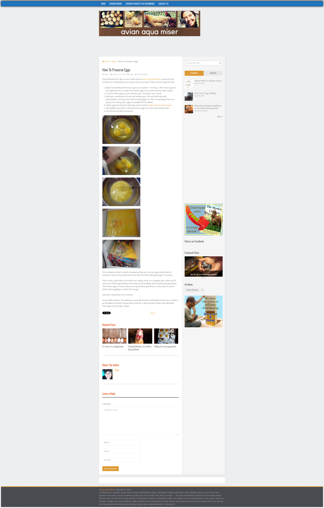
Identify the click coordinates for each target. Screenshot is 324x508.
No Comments (142, 74)
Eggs (114, 61)
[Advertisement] (179, 48)
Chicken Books (115, 3)
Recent (213, 73)
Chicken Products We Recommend (140, 3)
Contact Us (163, 3)
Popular (194, 73)
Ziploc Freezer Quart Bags (159, 105)
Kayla (106, 74)
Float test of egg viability (205, 93)
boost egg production (152, 79)
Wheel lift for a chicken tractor (208, 81)
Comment (106, 404)
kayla (117, 370)
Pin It (152, 313)
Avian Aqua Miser (107, 490)
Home (103, 3)
